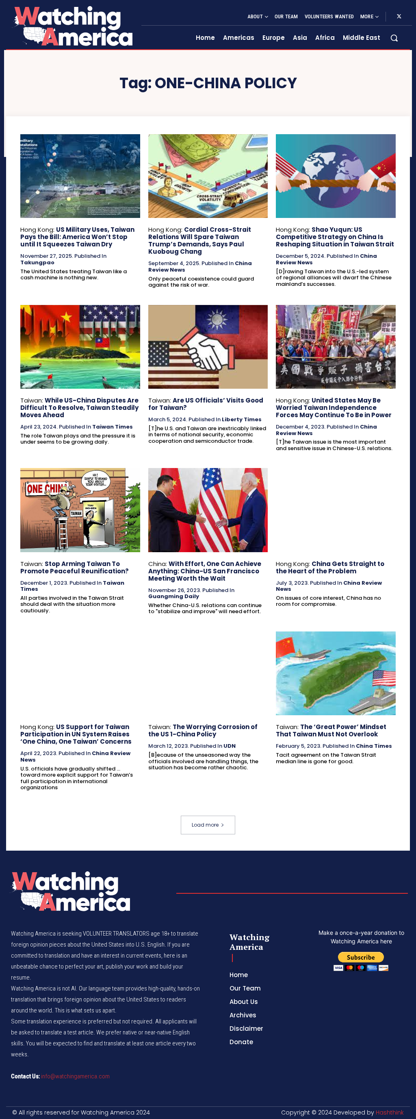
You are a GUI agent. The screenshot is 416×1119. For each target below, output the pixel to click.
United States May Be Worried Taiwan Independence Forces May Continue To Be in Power (334, 407)
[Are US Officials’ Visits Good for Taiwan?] (208, 347)
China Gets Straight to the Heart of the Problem (330, 567)
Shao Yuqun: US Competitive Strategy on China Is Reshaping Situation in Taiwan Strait (335, 236)
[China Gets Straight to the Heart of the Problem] (336, 510)
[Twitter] (399, 17)
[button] (394, 38)
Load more (205, 824)
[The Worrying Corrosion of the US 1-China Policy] (208, 673)
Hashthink (390, 1112)
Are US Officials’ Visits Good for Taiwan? (205, 404)
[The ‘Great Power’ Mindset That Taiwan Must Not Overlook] (336, 673)
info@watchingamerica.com (75, 1076)
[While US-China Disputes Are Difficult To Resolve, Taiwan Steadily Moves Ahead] (80, 347)
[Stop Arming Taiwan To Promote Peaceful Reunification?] (80, 510)
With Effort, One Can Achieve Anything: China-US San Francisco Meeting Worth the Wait (204, 571)
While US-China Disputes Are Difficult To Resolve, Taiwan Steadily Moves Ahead (79, 407)
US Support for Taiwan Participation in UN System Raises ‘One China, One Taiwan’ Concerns (76, 734)
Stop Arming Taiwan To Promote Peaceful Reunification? (74, 567)
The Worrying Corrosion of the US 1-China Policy (203, 730)
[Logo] (71, 26)
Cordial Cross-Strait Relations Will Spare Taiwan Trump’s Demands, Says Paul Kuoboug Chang (199, 240)
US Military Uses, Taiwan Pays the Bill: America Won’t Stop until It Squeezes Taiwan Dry (77, 236)
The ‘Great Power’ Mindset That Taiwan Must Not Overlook (331, 730)
